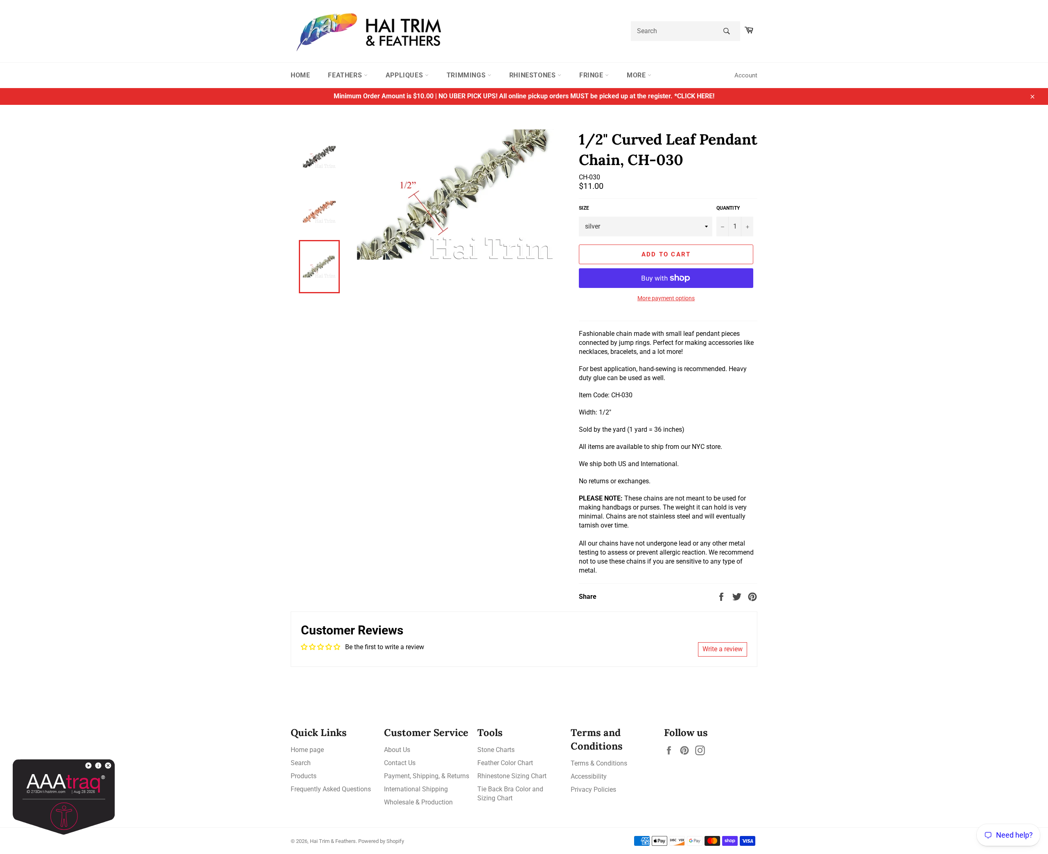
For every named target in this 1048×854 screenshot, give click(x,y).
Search (301, 763)
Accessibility (589, 776)
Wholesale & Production (418, 802)
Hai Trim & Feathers (333, 841)
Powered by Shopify (381, 841)
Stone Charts (496, 750)
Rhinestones (533, 75)
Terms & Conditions (599, 763)
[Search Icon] (726, 31)
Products (303, 776)
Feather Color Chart (505, 763)
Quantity (728, 208)
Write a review (722, 649)
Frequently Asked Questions (331, 789)
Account (745, 75)
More (637, 75)
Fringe (592, 75)
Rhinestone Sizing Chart (512, 776)
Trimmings (467, 75)
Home (300, 75)
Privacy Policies (593, 789)
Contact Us (400, 763)
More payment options (666, 298)
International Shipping (416, 789)
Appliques (405, 75)
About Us (397, 750)
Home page (307, 750)
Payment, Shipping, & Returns (426, 776)
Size (584, 208)
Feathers (346, 75)
